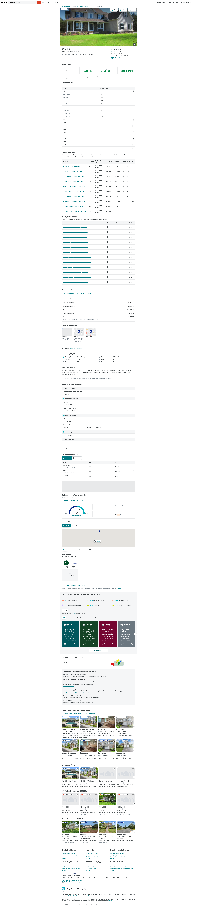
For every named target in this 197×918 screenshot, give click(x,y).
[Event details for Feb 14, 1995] (133, 476)
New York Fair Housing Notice (67, 881)
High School (89, 550)
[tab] (67, 458)
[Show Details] (133, 91)
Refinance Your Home (119, 58)
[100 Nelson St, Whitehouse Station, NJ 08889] (88, 722)
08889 (93, 6)
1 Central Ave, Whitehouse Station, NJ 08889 (75, 282)
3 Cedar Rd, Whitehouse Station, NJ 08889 (75, 227)
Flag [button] (75, 644)
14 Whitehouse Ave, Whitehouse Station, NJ (75, 201)
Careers (87, 894)
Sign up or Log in (186, 2)
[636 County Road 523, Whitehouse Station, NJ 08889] (106, 722)
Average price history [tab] (77, 500)
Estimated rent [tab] (81, 293)
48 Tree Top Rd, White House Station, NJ (74, 191)
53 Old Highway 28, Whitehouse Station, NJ (75, 196)
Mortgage (55, 2)
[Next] (134, 725)
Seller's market (76, 515)
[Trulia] (63, 888)
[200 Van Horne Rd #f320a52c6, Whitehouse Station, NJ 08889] (107, 773)
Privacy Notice (123, 894)
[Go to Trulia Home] (4, 2)
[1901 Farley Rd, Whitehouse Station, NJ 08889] (70, 799)
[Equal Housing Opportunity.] (79, 904)
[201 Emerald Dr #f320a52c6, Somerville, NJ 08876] (126, 773)
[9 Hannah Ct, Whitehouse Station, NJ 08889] (125, 745)
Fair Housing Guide (81, 894)
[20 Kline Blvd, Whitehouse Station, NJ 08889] (70, 827)
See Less (66, 448)
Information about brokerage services (71, 882)
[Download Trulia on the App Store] (70, 888)
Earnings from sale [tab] (68, 293)
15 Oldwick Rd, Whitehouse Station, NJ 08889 (75, 247)
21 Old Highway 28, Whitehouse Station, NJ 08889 (77, 262)
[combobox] (24, 2)
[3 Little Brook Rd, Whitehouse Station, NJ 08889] (107, 799)
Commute (98, 618)
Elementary (72, 550)
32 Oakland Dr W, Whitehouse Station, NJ (74, 211)
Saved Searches (173, 2)
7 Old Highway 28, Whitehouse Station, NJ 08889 (76, 267)
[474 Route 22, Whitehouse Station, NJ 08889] (126, 827)
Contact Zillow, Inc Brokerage (68, 885)
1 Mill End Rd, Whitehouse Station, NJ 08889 (75, 232)
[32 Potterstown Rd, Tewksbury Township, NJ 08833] (89, 799)
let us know (110, 900)
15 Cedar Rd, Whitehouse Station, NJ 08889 (75, 237)
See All (65, 610)
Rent (48, 2)
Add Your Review (98, 650)
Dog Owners (81, 618)
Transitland (81, 873)
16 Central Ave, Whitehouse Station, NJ (74, 186)
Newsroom (92, 894)
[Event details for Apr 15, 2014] (133, 471)
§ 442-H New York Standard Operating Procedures (72, 880)
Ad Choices (129, 894)
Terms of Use (105, 894)
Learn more (119, 588)
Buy (43, 2)
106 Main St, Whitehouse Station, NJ (73, 166)
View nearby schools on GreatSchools (74, 585)
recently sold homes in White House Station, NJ (76, 692)
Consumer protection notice (84, 882)
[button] (39, 2)
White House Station (85, 6)
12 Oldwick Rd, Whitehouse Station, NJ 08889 (75, 242)
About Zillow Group (73, 894)
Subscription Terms (113, 894)
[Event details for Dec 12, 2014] (133, 466)
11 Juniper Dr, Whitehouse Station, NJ (73, 206)
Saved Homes (161, 2)
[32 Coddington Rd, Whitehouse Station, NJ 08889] (89, 827)
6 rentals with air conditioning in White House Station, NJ (79, 713)
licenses (102, 877)
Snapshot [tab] (65, 500)
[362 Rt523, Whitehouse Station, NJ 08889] (107, 827)
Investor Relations (98, 894)
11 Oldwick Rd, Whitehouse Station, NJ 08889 (75, 252)
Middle (81, 550)
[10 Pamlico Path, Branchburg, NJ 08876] (126, 799)
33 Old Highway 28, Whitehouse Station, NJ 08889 (77, 277)
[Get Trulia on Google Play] (81, 888)
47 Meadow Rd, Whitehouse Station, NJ (74, 171)
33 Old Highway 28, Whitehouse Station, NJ (75, 176)
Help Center (91, 904)
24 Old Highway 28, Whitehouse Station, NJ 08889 (77, 257)
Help (119, 894)
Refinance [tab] (90, 293)
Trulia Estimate (68, 85)
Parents (89, 618)
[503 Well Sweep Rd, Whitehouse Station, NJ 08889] (125, 722)
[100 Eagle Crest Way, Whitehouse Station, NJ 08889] (70, 722)
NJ (77, 6)
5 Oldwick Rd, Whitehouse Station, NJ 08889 (75, 272)
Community (71, 618)
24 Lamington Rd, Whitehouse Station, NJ (74, 181)
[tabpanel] (98, 308)
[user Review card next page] (135, 634)
